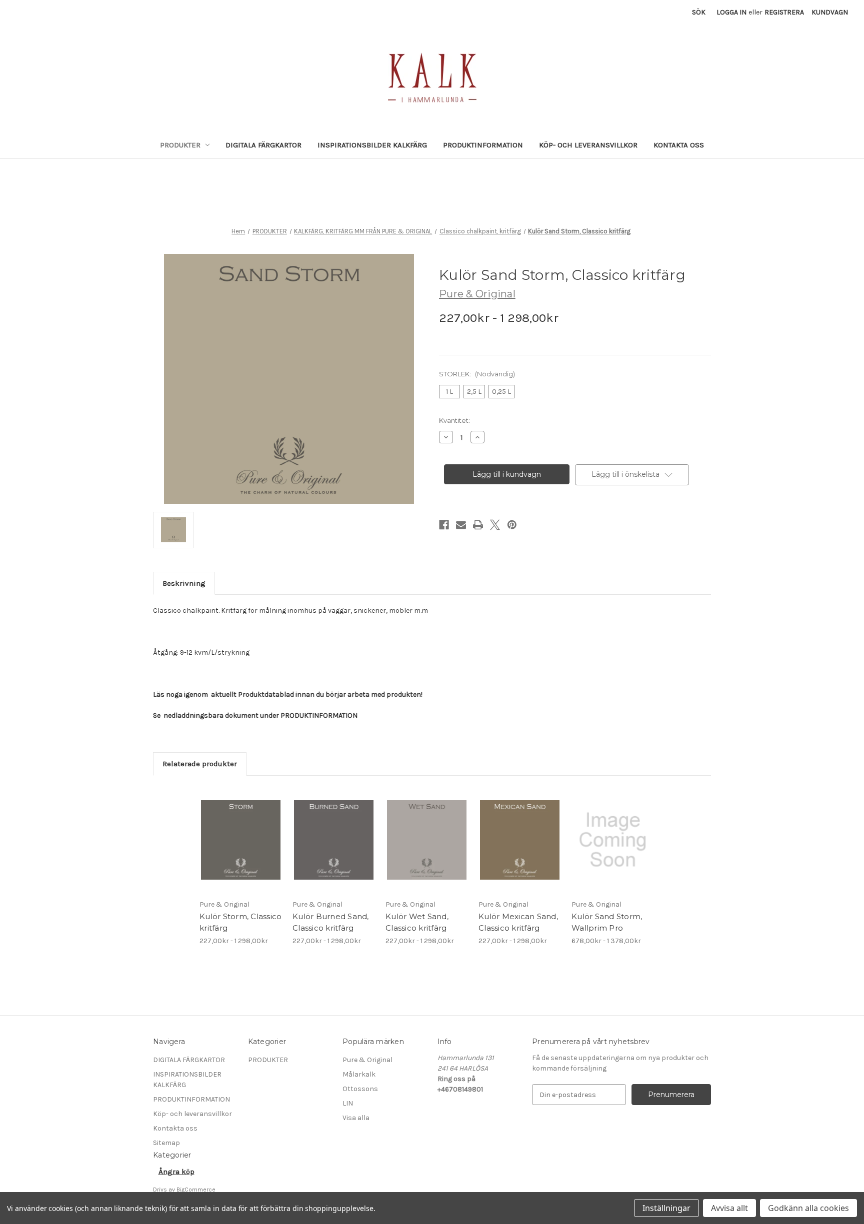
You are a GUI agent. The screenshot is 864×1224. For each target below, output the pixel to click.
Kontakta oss (679, 144)
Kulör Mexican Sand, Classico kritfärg (518, 922)
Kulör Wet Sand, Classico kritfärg (417, 922)
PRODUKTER (180, 144)
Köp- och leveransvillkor (588, 144)
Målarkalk (359, 1074)
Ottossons (360, 1089)
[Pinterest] (512, 525)
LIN (347, 1103)
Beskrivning (184, 583)
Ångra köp (176, 1171)
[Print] (478, 525)
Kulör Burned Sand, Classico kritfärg (330, 922)
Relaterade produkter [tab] (199, 763)
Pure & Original (367, 1060)
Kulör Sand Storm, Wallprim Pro (607, 922)
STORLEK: (477, 374)
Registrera (784, 12)
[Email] (461, 525)
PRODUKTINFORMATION (483, 144)
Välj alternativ (241, 849)
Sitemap (166, 1143)
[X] (495, 525)
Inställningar (666, 1208)
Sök (699, 12)
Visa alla (356, 1118)
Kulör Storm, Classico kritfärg (241, 922)
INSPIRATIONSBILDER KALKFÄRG (372, 144)
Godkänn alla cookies (808, 1208)
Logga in (731, 12)
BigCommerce (196, 1189)
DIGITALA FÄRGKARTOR (264, 144)
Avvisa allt (729, 1208)
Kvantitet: (454, 420)
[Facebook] (444, 525)
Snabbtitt (235, 831)
